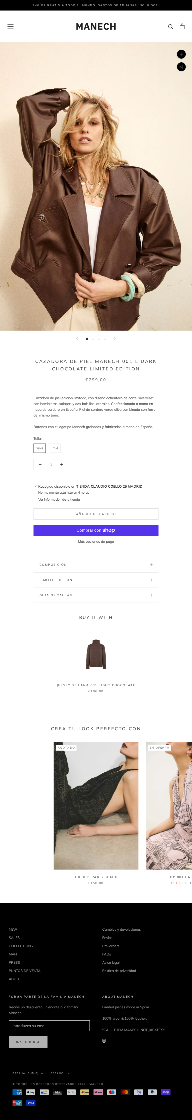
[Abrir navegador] (11, 26)
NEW (13, 929)
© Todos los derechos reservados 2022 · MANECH (58, 1084)
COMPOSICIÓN (53, 565)
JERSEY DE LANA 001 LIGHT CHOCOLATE (96, 685)
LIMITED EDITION (56, 580)
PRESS (14, 962)
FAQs (106, 954)
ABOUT (15, 979)
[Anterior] (77, 338)
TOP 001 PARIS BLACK (96, 877)
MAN (13, 954)
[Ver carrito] (182, 26)
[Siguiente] (115, 338)
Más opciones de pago (96, 541)
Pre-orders (111, 946)
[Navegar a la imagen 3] (99, 339)
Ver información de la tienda (59, 499)
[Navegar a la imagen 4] (105, 339)
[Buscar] (171, 26)
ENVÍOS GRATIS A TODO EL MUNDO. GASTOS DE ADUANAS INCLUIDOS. (96, 5)
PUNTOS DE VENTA (24, 970)
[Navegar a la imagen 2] (93, 339)
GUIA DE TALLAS (56, 595)
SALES (14, 937)
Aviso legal (111, 962)
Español (58, 1073)
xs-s (39, 448)
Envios (107, 937)
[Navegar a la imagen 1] (87, 339)
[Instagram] (104, 1041)
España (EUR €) (25, 1073)
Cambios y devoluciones (121, 929)
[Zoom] (181, 54)
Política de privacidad (119, 970)
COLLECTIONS (21, 946)
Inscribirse (28, 1042)
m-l (55, 448)
